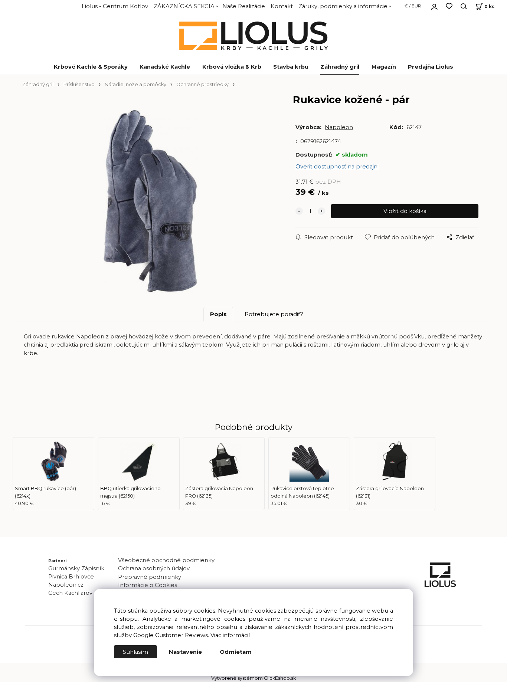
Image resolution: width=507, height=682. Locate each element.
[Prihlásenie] (434, 5)
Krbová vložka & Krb (231, 66)
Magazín (384, 66)
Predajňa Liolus (430, 66)
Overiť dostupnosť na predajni (337, 166)
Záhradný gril (339, 66)
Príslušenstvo (79, 84)
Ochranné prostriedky (202, 84)
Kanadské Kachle (165, 66)
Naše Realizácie (243, 6)
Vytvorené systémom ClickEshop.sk (253, 678)
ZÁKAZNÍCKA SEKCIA (184, 6)
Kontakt (282, 6)
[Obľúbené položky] (449, 6)
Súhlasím (135, 652)
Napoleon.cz (66, 584)
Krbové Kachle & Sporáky (91, 66)
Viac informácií (230, 635)
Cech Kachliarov (70, 593)
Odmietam (236, 652)
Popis (218, 314)
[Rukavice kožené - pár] (150, 202)
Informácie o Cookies (147, 585)
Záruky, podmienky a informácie (342, 6)
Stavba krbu (290, 66)
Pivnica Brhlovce (72, 576)
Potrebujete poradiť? (274, 314)
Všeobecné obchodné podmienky (166, 560)
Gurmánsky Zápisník (76, 568)
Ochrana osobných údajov (154, 568)
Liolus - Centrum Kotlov (115, 6)
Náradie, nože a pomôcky (135, 84)
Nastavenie (185, 652)
